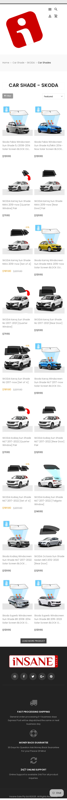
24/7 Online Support (33, 769)
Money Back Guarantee (33, 742)
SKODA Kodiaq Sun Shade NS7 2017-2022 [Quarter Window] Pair (16, 441)
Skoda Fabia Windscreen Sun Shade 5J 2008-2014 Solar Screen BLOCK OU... (16, 145)
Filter (9, 95)
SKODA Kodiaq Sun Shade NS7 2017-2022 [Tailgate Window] (48, 500)
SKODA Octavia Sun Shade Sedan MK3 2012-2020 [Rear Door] (49, 560)
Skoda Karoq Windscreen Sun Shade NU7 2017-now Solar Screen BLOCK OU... (48, 382)
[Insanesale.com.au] (33, 661)
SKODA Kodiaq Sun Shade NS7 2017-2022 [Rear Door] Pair (49, 441)
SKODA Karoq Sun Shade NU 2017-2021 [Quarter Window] (16, 323)
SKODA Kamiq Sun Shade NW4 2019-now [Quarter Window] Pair (16, 204)
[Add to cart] (22, 130)
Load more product (33, 640)
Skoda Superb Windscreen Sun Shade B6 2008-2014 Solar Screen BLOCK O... (17, 619)
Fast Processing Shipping (33, 711)
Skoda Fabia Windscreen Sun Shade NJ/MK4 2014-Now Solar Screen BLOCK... (48, 145)
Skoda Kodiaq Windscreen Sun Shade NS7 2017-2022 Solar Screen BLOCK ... (17, 560)
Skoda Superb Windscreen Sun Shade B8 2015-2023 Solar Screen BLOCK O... (49, 619)
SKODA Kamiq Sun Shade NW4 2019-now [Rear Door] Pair (48, 204)
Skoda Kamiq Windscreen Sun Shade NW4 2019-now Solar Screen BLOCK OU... (49, 264)
